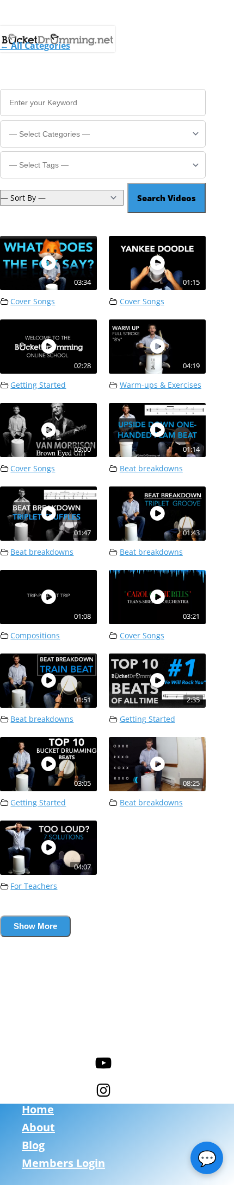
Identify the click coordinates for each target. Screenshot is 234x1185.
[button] (35, 46)
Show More (35, 926)
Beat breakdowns (151, 468)
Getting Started (38, 385)
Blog (33, 1145)
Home (38, 1109)
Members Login (63, 1163)
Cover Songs (32, 301)
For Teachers (33, 886)
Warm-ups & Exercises (160, 385)
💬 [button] (207, 1158)
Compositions (35, 635)
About (38, 1127)
